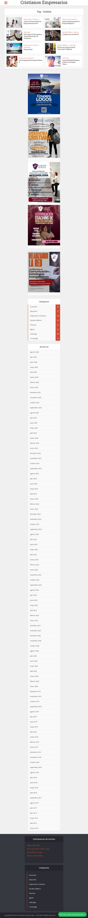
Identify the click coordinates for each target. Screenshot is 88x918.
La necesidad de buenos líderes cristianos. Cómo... (71, 62)
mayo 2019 (34, 727)
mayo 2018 (34, 788)
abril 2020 (33, 671)
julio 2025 (33, 418)
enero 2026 (34, 387)
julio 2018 (33, 777)
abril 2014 (33, 823)
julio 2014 (33, 813)
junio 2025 (33, 423)
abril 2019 (33, 732)
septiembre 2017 (36, 798)
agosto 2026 (34, 352)
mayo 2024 (34, 489)
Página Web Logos (33, 845)
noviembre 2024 (35, 458)
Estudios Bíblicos (67, 32)
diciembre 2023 (35, 514)
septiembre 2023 (36, 529)
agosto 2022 (34, 590)
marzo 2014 (34, 828)
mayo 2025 (34, 428)
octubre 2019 (34, 701)
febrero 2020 (34, 681)
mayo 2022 (34, 605)
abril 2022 (33, 610)
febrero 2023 (34, 565)
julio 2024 (33, 479)
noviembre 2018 (35, 757)
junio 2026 (33, 362)
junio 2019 (33, 722)
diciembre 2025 (35, 392)
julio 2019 (33, 717)
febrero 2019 (34, 742)
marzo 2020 (34, 676)
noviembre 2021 (35, 631)
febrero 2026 (34, 382)
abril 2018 (33, 793)
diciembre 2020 (35, 636)
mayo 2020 (34, 666)
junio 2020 (33, 661)
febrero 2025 (34, 443)
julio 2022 (33, 595)
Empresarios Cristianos (31, 19)
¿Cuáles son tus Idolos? (70, 34)
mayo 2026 (34, 367)
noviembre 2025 (35, 397)
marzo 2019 (34, 737)
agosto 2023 (34, 534)
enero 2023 (34, 570)
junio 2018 (33, 783)
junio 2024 (33, 484)
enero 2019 (34, 747)
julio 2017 (33, 808)
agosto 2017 (34, 803)
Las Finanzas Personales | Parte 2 (30, 61)
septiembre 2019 (36, 707)
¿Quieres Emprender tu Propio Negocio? (71, 22)
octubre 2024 (34, 463)
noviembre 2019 (35, 696)
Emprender (28, 49)
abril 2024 (33, 494)
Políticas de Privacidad (34, 856)
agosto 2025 (34, 413)
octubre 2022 (34, 580)
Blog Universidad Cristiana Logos (38, 849)
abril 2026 (33, 372)
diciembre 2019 (35, 691)
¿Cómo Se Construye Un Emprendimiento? (32, 22)
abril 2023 (33, 555)
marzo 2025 (34, 438)
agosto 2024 (34, 474)
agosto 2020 (34, 651)
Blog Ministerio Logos (34, 852)
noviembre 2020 (35, 641)
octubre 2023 (34, 524)
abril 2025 (33, 433)
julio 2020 (33, 656)
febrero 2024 (34, 504)
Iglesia (76, 32)
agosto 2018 (34, 772)
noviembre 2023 (35, 519)
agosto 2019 (34, 712)
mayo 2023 (34, 549)
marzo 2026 (34, 377)
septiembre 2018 (36, 767)
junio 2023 (33, 544)
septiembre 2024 (36, 468)
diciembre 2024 (35, 453)
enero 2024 (34, 509)
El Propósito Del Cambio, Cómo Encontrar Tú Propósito (33, 36)
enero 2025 (34, 448)
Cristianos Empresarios (44, 2)
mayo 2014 (34, 818)
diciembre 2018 (35, 752)
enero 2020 (34, 686)
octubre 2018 (34, 762)
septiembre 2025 (36, 408)
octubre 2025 (34, 403)
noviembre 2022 (35, 575)
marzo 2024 (34, 499)
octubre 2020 (34, 646)
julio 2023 (33, 539)
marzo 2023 (34, 560)
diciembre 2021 (35, 626)
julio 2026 (33, 357)
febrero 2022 (34, 615)
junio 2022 (33, 600)
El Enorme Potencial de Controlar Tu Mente (66, 48)
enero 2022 (34, 620)
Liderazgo (27, 32)
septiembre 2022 (36, 585)
